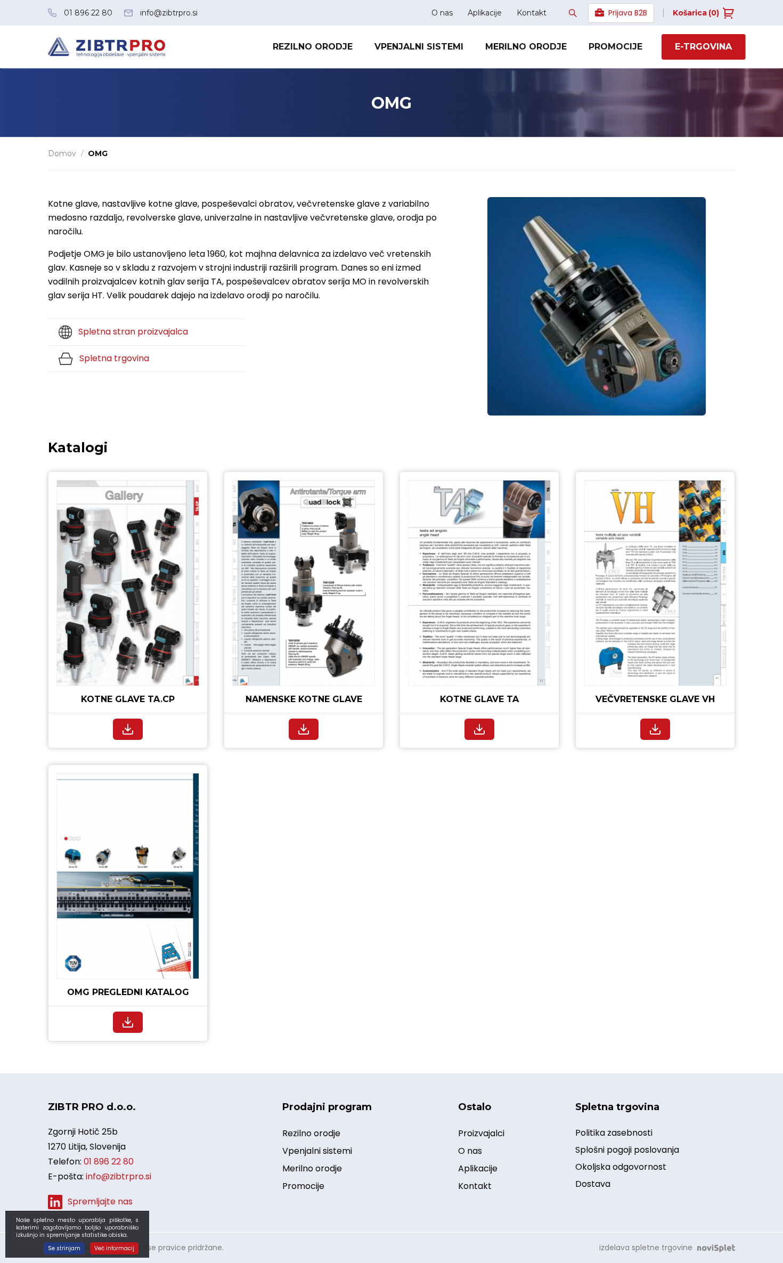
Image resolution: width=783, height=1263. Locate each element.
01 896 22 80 (109, 1161)
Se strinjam (64, 1248)
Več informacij (114, 1248)
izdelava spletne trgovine (645, 1247)
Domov (62, 153)
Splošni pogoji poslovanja (627, 1150)
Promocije (615, 47)
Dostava (592, 1184)
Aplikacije (485, 13)
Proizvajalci (481, 1133)
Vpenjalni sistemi (418, 47)
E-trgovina (703, 47)
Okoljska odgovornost (620, 1167)
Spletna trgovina (113, 358)
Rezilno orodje (313, 47)
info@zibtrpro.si (118, 1176)
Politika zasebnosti (613, 1133)
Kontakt (532, 13)
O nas (442, 13)
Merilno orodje (526, 47)
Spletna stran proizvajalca (132, 331)
